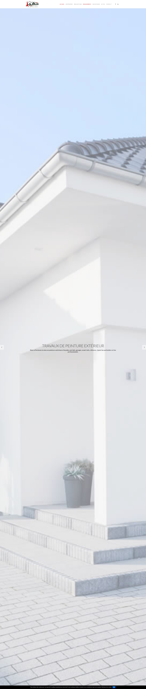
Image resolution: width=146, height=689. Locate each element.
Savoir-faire (96, 4)
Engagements (87, 4)
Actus (103, 4)
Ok (114, 687)
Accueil (62, 4)
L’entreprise (69, 4)
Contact (109, 4)
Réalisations (78, 4)
